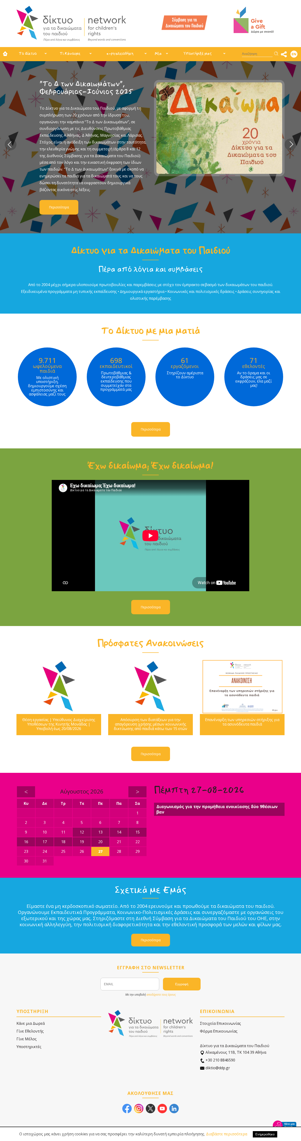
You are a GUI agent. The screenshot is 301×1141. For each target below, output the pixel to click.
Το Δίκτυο (28, 53)
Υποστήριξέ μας (197, 53)
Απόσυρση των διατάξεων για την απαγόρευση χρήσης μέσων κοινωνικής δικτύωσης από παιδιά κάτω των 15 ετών (150, 724)
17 (45, 841)
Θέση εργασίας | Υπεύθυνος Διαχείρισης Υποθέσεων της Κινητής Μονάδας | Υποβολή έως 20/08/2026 (58, 724)
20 (100, 841)
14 (119, 832)
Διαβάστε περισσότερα (226, 1134)
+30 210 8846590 (220, 1060)
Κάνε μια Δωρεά (30, 1023)
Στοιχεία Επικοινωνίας (220, 1023)
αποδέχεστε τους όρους (161, 995)
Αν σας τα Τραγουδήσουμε (84, 84)
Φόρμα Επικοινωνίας (219, 1031)
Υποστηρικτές (28, 1046)
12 (82, 832)
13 (100, 832)
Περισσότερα (59, 168)
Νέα (158, 53)
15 (137, 832)
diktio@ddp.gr (217, 1067)
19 (82, 841)
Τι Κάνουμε (70, 53)
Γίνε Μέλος (26, 1038)
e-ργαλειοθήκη (120, 53)
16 (26, 841)
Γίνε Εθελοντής (30, 1031)
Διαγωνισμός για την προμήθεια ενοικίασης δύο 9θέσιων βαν (216, 809)
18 (63, 841)
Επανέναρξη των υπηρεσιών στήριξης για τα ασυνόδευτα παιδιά (242, 722)
